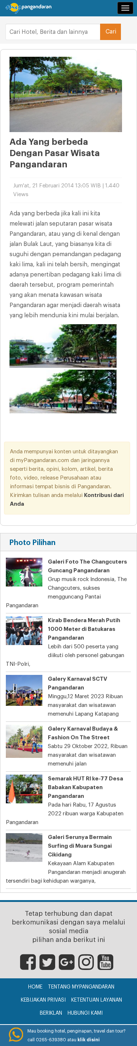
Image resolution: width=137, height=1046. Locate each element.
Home (35, 987)
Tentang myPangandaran (81, 987)
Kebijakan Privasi (43, 1000)
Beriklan (51, 1013)
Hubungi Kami (85, 1013)
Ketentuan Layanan (96, 1000)
